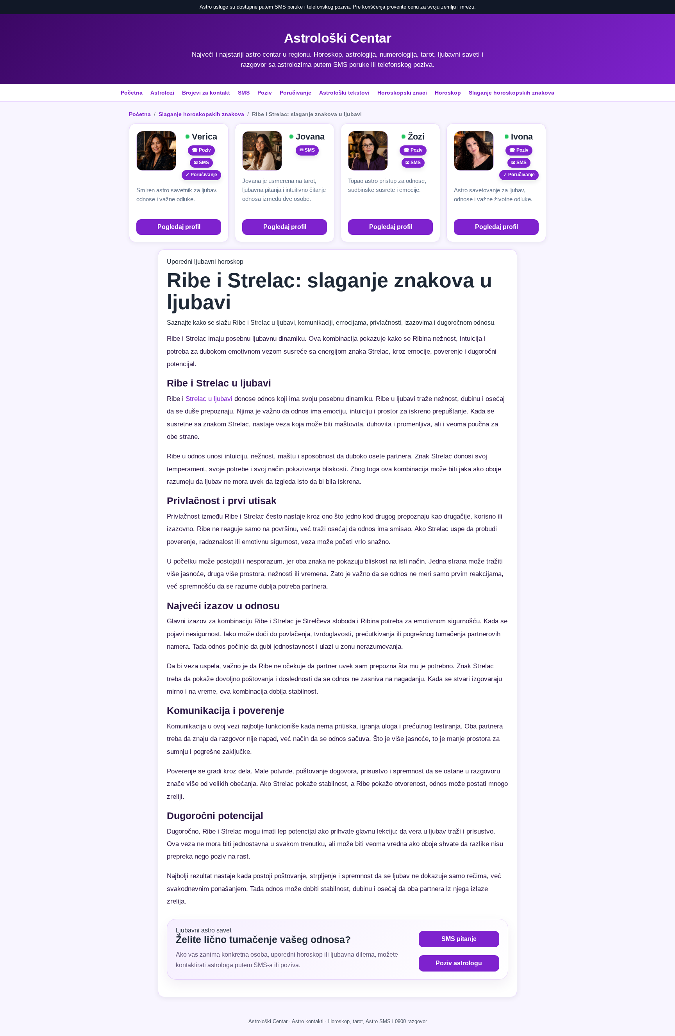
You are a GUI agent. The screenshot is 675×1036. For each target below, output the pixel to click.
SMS (244, 92)
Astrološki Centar (337, 37)
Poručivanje (295, 92)
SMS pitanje (459, 939)
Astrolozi (162, 92)
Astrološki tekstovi (344, 92)
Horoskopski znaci (402, 92)
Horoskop (448, 92)
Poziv (264, 92)
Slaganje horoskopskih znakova (511, 92)
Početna (132, 92)
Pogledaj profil (178, 227)
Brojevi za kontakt (206, 92)
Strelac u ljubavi (209, 399)
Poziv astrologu (459, 963)
